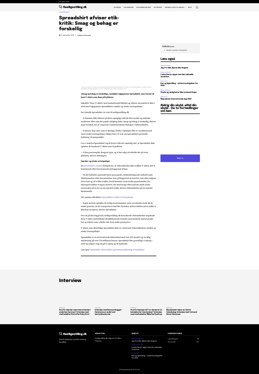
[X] (66, 45)
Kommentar (164, 81)
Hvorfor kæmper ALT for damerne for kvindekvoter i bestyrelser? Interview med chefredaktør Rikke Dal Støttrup (146, 312)
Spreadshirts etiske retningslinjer (117, 197)
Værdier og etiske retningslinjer (176, 50)
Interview (62, 308)
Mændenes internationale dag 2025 (175, 99)
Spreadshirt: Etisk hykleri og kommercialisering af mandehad (117, 249)
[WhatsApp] (75, 45)
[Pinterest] (70, 45)
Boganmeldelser (165, 65)
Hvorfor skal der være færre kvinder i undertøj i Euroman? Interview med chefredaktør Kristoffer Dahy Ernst (75, 312)
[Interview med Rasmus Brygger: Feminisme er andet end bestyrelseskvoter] (111, 295)
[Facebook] (61, 45)
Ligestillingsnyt (64, 12)
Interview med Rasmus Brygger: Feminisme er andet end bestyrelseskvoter (108, 312)
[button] (197, 7)
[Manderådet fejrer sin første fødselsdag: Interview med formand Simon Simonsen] (183, 295)
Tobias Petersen (84, 35)
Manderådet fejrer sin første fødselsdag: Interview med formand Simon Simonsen (181, 312)
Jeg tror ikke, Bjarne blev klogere (174, 68)
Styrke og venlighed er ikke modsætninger (178, 92)
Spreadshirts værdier (92, 166)
